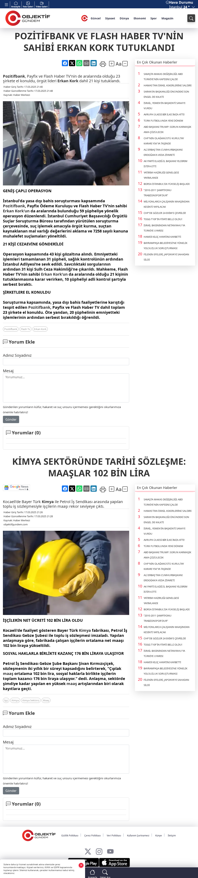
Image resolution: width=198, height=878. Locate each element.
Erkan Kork (67, 80)
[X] (87, 850)
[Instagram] (99, 850)
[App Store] (114, 862)
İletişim (172, 835)
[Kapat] (81, 865)
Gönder (11, 419)
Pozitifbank (14, 76)
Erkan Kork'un (16, 210)
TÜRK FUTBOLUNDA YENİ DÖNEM (163, 120)
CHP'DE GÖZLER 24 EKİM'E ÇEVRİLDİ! (165, 213)
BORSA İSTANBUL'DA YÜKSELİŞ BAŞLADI (166, 184)
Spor (153, 18)
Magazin (167, 18)
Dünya (124, 18)
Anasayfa (15, 6)
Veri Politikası (114, 835)
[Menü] (6, 4)
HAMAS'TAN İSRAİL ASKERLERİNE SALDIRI (167, 85)
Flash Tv (25, 329)
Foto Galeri (28, 6)
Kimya (48, 501)
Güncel (96, 18)
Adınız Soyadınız (17, 355)
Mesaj (8, 370)
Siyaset (110, 18)
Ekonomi (140, 18)
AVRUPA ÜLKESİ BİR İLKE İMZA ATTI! (164, 114)
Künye (158, 835)
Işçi (6, 700)
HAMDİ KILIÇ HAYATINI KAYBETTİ (162, 236)
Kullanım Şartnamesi (138, 835)
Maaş (46, 700)
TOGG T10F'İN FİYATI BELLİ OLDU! (163, 219)
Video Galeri (42, 6)
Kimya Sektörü (30, 700)
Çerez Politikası (92, 835)
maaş (8, 673)
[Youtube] (110, 850)
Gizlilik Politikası (69, 835)
